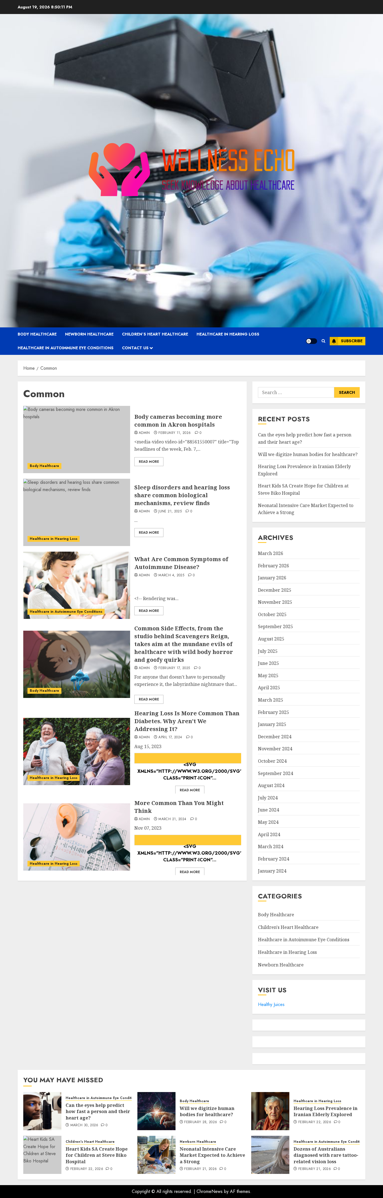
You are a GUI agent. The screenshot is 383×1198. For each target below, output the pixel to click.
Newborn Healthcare (89, 334)
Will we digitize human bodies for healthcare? (307, 454)
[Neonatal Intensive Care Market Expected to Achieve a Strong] (156, 1155)
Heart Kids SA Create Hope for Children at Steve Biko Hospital (97, 1155)
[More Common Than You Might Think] (76, 837)
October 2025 (272, 614)
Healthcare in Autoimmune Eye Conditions (66, 348)
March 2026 (270, 553)
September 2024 (275, 773)
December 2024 (274, 737)
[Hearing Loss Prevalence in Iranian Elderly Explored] (270, 1111)
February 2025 (273, 712)
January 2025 (272, 724)
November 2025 (275, 602)
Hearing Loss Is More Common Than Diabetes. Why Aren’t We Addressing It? (186, 721)
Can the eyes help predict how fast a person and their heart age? (98, 1111)
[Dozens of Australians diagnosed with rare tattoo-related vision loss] (270, 1155)
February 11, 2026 (174, 433)
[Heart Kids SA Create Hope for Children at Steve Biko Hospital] (42, 1155)
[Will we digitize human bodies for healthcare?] (156, 1111)
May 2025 (268, 675)
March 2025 (270, 700)
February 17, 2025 (174, 668)
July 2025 (268, 651)
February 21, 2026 (200, 1169)
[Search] (323, 341)
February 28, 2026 (200, 1122)
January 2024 (272, 871)
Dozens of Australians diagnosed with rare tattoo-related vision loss (326, 1155)
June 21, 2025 (170, 511)
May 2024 (268, 822)
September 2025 (275, 626)
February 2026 (273, 566)
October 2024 (272, 761)
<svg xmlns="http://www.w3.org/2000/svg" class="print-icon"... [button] (189, 762)
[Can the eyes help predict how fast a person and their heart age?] (42, 1111)
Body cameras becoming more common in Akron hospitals (178, 420)
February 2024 (273, 859)
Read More (149, 461)
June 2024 (268, 810)
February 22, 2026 (314, 1122)
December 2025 (274, 590)
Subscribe (352, 341)
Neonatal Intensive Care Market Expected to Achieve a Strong (212, 1155)
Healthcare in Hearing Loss (228, 334)
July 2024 (268, 798)
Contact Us (135, 348)
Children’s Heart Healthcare (155, 334)
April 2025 (269, 687)
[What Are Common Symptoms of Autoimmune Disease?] (76, 585)
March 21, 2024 (172, 819)
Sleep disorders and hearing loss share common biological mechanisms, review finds (182, 495)
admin (144, 433)
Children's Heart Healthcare (288, 927)
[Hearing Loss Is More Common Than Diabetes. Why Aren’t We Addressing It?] (76, 751)
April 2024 (269, 834)
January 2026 (272, 578)
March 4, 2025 (171, 575)
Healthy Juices (271, 1004)
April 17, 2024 (170, 737)
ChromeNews (210, 1191)
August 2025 (271, 639)
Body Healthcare (37, 334)
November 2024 (275, 749)
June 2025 (268, 663)
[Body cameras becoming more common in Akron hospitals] (76, 439)
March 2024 (270, 846)
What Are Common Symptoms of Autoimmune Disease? (181, 563)
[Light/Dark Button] (311, 341)
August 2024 (271, 785)
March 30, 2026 (84, 1125)
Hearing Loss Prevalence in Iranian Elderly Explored (325, 1111)
